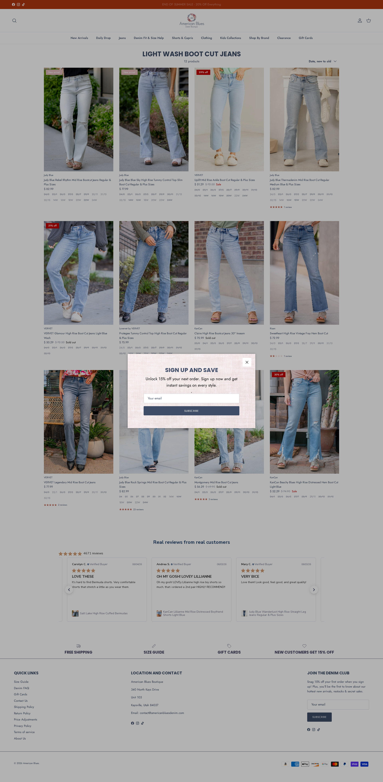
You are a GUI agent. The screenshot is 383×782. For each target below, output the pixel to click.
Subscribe (191, 411)
